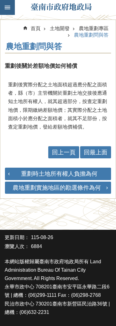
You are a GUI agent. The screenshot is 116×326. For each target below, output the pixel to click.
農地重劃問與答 (91, 35)
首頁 (36, 28)
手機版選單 (7, 7)
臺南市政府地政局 (61, 7)
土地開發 (60, 28)
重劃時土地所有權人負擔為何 (59, 173)
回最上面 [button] (95, 152)
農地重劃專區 (94, 28)
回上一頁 (63, 152)
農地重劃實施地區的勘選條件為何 (57, 187)
